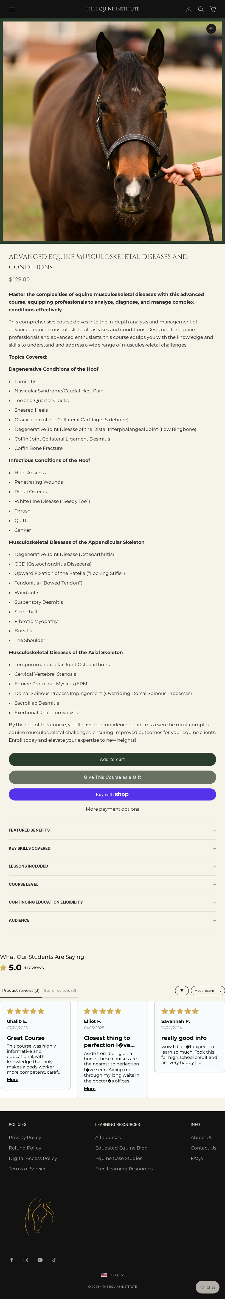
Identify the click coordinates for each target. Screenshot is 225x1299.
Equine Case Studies (118, 1158)
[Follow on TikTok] (54, 1260)
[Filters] (182, 990)
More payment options (112, 809)
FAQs (197, 1158)
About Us (201, 1137)
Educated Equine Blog (121, 1148)
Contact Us (203, 1148)
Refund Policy (25, 1148)
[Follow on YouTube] (40, 1260)
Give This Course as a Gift (112, 777)
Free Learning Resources (124, 1168)
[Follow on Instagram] (26, 1260)
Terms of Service (28, 1168)
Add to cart (112, 759)
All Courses (108, 1137)
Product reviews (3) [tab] (21, 990)
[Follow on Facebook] (11, 1260)
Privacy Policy (25, 1137)
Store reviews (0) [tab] (60, 990)
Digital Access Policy (33, 1158)
